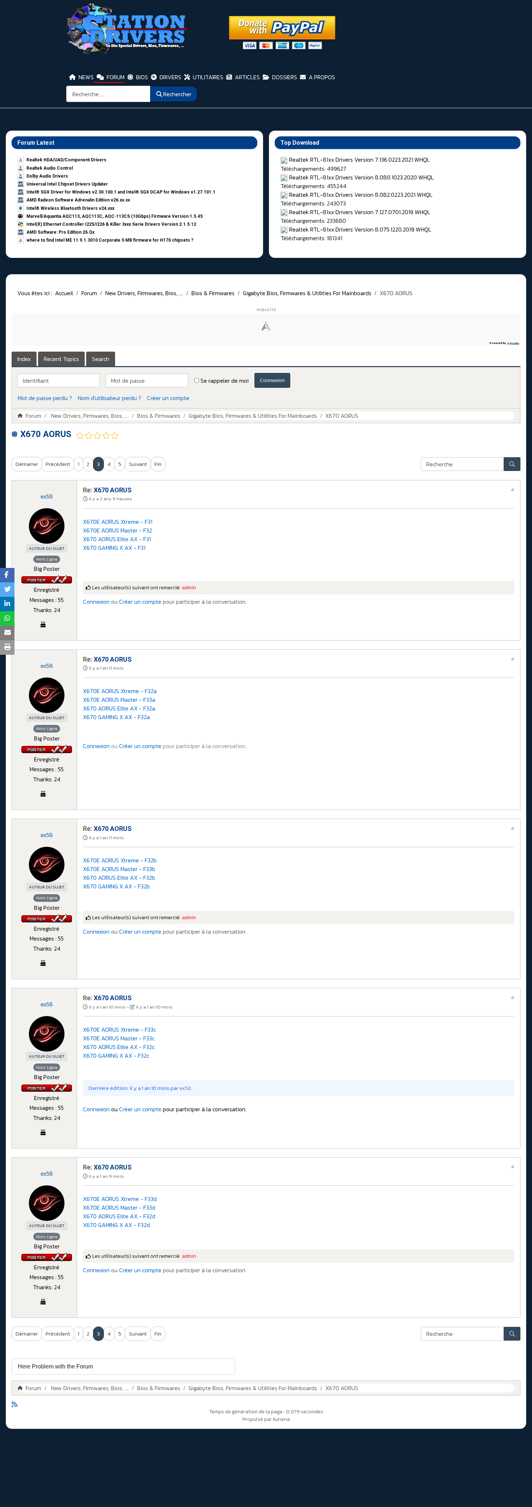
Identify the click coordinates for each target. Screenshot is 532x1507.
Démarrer (27, 464)
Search (100, 359)
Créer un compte (168, 398)
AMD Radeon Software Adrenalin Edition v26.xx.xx (78, 200)
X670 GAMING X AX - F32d (116, 1225)
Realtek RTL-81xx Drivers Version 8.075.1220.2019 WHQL (360, 229)
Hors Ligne (47, 559)
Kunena (281, 1419)
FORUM (115, 77)
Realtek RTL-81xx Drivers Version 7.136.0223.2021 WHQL (359, 159)
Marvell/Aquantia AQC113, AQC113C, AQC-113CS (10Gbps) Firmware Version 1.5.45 (114, 216)
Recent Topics (61, 359)
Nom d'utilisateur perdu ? (109, 398)
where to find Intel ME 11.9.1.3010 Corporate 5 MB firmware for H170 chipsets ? (109, 240)
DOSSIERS (284, 77)
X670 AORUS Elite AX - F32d (119, 1216)
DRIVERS (170, 77)
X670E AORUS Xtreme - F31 (117, 521)
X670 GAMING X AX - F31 (114, 547)
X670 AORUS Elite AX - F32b (119, 877)
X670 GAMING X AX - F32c (116, 1055)
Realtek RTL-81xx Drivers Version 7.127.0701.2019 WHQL (359, 212)
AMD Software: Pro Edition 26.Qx (60, 232)
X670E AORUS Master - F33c (119, 1038)
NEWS (86, 77)
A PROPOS (322, 77)
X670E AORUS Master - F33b (119, 869)
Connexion (272, 380)
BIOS (142, 77)
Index (24, 359)
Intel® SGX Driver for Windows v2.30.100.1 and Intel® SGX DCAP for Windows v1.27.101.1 (120, 192)
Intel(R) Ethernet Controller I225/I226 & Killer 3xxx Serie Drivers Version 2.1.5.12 (111, 224)
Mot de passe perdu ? (45, 398)
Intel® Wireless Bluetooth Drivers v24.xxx (70, 208)
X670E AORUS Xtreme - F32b (120, 860)
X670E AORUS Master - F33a (119, 699)
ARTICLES (247, 77)
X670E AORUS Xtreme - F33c (119, 1029)
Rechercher (177, 94)
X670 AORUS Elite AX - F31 (117, 539)
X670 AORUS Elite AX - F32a (119, 708)
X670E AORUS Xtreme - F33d (120, 1198)
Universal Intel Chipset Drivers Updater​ (67, 184)
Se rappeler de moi (224, 380)
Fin (158, 464)
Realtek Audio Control (49, 168)
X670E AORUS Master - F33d (119, 1207)
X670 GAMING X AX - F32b (116, 886)
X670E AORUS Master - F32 (117, 530)
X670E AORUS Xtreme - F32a (120, 691)
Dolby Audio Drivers (47, 176)
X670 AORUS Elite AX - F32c (119, 1047)
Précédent (58, 464)
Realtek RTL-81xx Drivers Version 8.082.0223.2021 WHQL (360, 194)
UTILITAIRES (208, 77)
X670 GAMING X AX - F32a (116, 717)
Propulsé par (257, 1419)
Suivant (138, 464)
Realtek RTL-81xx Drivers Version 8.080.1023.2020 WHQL (361, 177)
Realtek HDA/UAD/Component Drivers (66, 159)
